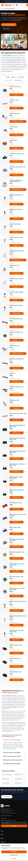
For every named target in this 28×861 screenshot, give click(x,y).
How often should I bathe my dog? (12, 763)
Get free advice (7, 796)
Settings (14, 858)
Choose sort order (8, 80)
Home (2, 8)
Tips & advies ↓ (7, 28)
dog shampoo (21, 68)
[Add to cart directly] (25, 95)
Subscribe (14, 825)
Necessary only (14, 855)
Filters (8, 77)
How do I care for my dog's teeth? (12, 756)
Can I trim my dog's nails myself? (12, 752)
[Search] (20, 5)
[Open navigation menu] (13, 5)
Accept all (14, 851)
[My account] (22, 5)
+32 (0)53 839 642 (5, 812)
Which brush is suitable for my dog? (12, 760)
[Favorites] (25, 5)
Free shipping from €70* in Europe (9, 0)
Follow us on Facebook (6, 815)
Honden (4, 8)
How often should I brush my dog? (12, 740)
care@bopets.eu (12, 812)
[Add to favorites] (7, 85)
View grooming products (8, 24)
